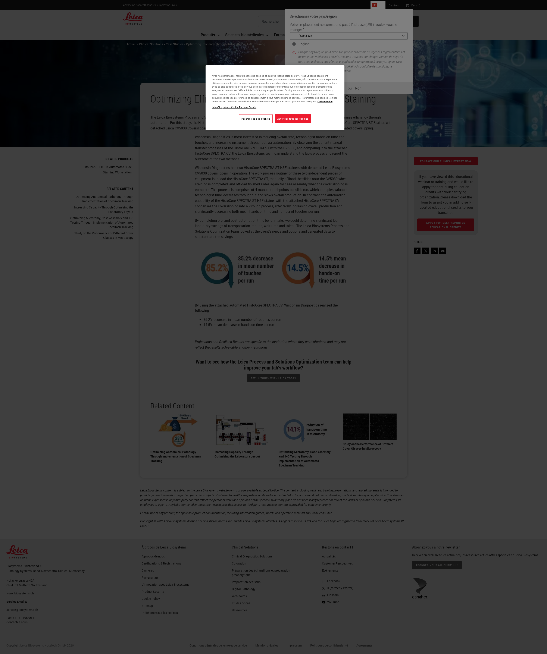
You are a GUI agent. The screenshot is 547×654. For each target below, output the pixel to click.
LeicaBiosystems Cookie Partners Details (234, 107)
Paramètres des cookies (255, 118)
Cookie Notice (325, 101)
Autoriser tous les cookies (293, 118)
